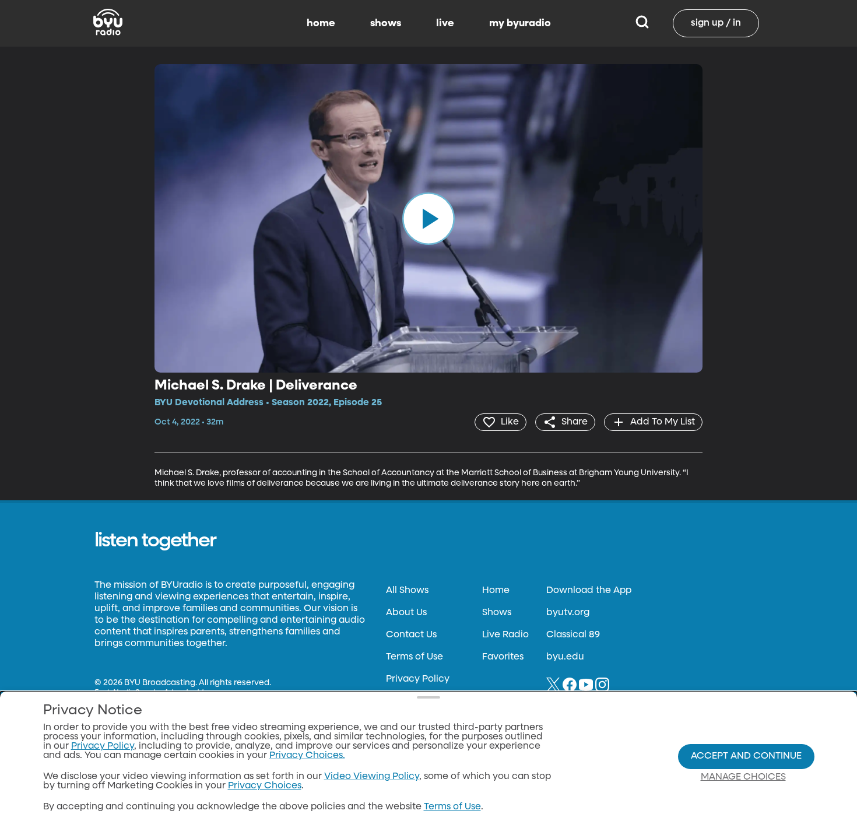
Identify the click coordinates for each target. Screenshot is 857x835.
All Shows (407, 590)
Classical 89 (573, 635)
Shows (496, 613)
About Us (406, 613)
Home (496, 590)
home (321, 23)
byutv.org (567, 613)
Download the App (588, 590)
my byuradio (520, 23)
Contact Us (411, 635)
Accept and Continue (746, 756)
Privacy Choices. (307, 755)
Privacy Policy (417, 679)
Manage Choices (743, 777)
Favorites (503, 657)
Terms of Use (414, 657)
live (445, 23)
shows (385, 23)
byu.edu (565, 657)
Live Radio (505, 635)
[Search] (642, 23)
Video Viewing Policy (371, 776)
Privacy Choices (264, 786)
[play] (428, 218)
